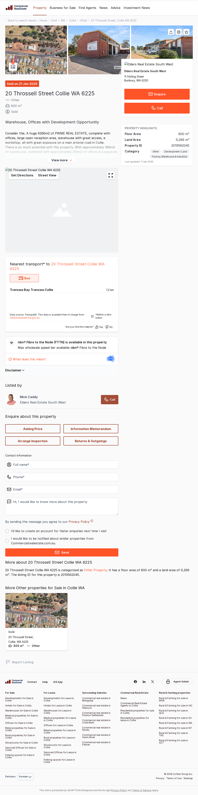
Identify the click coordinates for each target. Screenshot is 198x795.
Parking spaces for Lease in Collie (59, 760)
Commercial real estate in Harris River (96, 736)
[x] (152, 681)
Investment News (137, 8)
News (103, 8)
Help (45, 681)
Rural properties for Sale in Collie (20, 736)
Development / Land (175, 151)
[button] (36, 50)
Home (43, 20)
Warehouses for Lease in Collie (57, 711)
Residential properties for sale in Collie (137, 711)
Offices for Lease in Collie (58, 725)
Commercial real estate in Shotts (96, 728)
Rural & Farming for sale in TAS (173, 734)
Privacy (160, 778)
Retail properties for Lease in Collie (60, 731)
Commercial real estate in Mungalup (96, 699)
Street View (47, 175)
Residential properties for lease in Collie (134, 719)
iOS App (58, 681)
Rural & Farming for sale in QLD (173, 711)
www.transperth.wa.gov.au (24, 317)
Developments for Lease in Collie (59, 699)
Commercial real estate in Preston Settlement (96, 714)
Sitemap (188, 778)
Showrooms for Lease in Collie (57, 746)
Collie (72, 20)
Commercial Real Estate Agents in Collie (133, 704)
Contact (32, 681)
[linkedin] (144, 681)
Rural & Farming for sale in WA (175, 722)
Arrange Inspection (33, 441)
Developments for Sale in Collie (19, 699)
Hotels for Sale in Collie (18, 705)
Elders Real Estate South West (145, 71)
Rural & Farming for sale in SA (175, 717)
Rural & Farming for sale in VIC (175, 705)
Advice (115, 8)
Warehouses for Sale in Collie (21, 710)
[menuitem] (25, 768)
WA (63, 20)
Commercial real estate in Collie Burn (96, 721)
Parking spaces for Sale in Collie (19, 756)
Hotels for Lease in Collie (58, 705)
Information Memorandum (91, 429)
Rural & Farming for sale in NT (175, 728)
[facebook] (135, 681)
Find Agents (87, 8)
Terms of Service (141, 790)
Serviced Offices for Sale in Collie (20, 748)
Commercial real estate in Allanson (96, 706)
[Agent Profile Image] (11, 399)
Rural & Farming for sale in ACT (173, 741)
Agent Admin (181, 681)
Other (83, 20)
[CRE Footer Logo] (14, 682)
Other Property (95, 570)
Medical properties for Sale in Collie (21, 716)
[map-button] (111, 175)
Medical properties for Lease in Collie (60, 719)
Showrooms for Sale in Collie (21, 742)
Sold (54, 20)
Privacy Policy (79, 522)
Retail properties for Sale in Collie (20, 729)
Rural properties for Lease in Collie (59, 738)
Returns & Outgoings (91, 441)
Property (40, 8)
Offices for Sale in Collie (18, 722)
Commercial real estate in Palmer (96, 743)
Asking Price (32, 429)
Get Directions (22, 175)
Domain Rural (25, 768)
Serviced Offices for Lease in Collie (60, 753)
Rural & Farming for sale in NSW (173, 699)
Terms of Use (174, 778)
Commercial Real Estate (17, 7)
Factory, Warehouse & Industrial (169, 156)
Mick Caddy (29, 397)
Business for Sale (63, 8)
